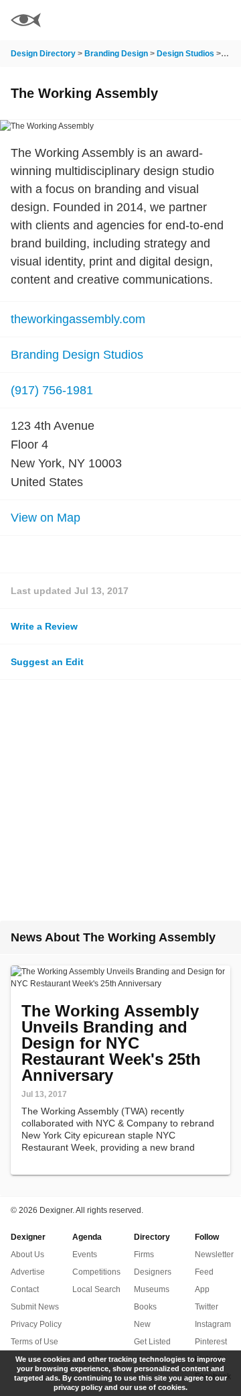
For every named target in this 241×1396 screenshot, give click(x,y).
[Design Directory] (26, 22)
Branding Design (116, 53)
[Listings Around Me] (187, 20)
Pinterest (211, 1341)
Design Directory (43, 53)
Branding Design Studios (77, 354)
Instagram (213, 1324)
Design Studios (185, 53)
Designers (152, 1272)
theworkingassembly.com (78, 319)
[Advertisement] (120, 800)
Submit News (35, 1307)
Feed (204, 1272)
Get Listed (152, 1341)
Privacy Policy (36, 1324)
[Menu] (223, 20)
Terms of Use (34, 1341)
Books (145, 1307)
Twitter (206, 1307)
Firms (144, 1254)
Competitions (96, 1272)
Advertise (28, 1272)
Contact (25, 1289)
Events (84, 1254)
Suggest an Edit (47, 661)
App (202, 1289)
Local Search (96, 1289)
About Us (27, 1254)
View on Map (45, 517)
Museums (151, 1289)
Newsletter (214, 1254)
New (142, 1324)
